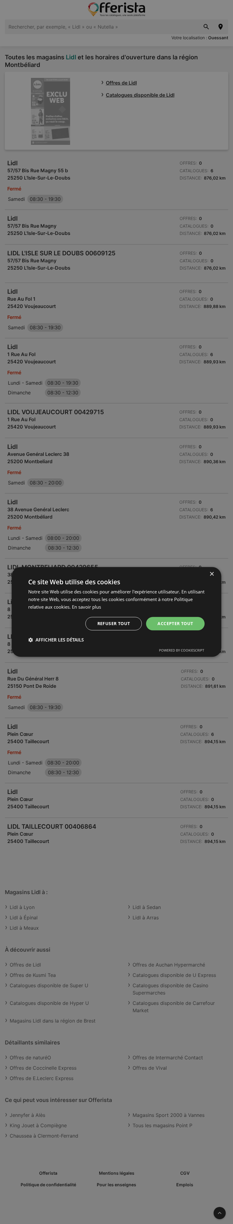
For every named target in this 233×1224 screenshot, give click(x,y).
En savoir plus (86, 607)
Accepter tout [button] (175, 623)
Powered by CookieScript (181, 650)
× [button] (211, 574)
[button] (56, 640)
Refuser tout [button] (113, 623)
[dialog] (116, 612)
